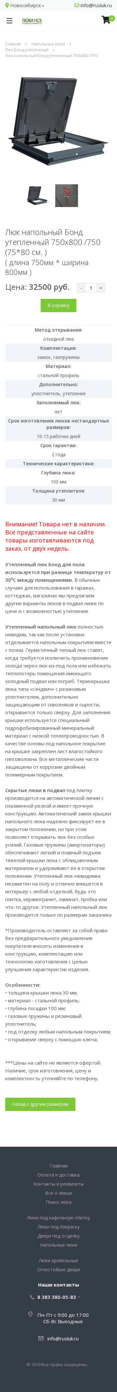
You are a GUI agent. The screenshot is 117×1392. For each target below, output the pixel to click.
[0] (105, 21)
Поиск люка (59, 1202)
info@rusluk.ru (95, 5)
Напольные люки (58, 1245)
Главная (58, 1166)
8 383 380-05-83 (56, 1297)
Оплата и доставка (58, 1175)
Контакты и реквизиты (58, 1184)
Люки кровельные (58, 1260)
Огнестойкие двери (58, 1269)
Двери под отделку (58, 1236)
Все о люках (58, 1193)
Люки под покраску (59, 1227)
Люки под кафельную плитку (58, 1218)
